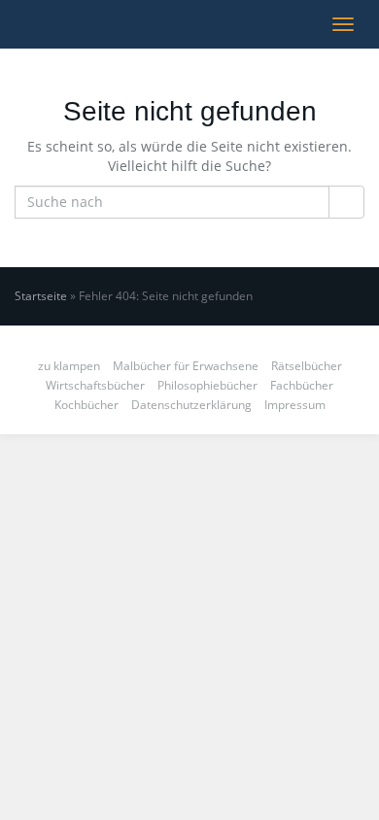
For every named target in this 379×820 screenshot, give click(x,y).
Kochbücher (86, 404)
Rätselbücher (306, 366)
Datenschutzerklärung (191, 404)
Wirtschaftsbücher (95, 385)
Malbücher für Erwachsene (185, 366)
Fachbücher (301, 385)
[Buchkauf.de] (14, 24)
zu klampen (69, 366)
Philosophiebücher (207, 385)
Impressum (295, 404)
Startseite (41, 296)
